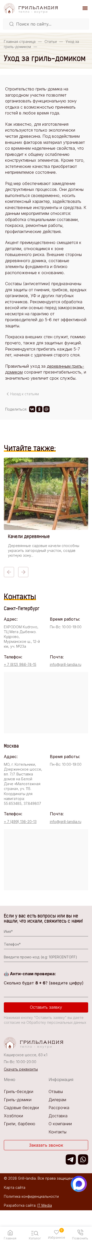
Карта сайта (14, 1187)
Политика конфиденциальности (31, 1196)
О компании (60, 1123)
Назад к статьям (24, 394)
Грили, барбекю (19, 1123)
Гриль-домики (17, 1099)
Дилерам (57, 1099)
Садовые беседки (21, 1107)
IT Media (44, 1205)
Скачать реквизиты (21, 1069)
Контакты (57, 1131)
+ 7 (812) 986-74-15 (20, 664)
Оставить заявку (46, 1007)
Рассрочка (59, 1107)
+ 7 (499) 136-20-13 (20, 821)
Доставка (58, 1115)
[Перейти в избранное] (56, 1232)
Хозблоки (13, 1115)
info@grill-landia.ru (65, 664)
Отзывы (56, 1091)
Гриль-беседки (18, 1091)
